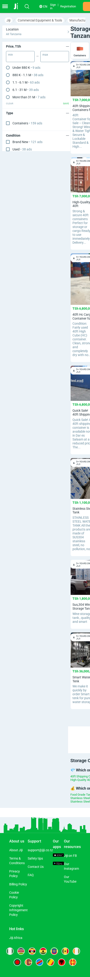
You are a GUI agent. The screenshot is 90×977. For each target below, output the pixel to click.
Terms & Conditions (17, 861)
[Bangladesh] (17, 962)
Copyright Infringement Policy (18, 910)
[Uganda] (32, 951)
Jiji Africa (15, 938)
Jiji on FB (70, 855)
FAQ (31, 875)
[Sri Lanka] (28, 962)
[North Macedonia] (72, 962)
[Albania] (61, 962)
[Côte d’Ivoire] (76, 951)
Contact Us (36, 867)
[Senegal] (65, 951)
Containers (27, 123)
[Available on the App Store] (58, 855)
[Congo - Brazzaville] (50, 962)
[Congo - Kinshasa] (39, 962)
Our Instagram (71, 866)
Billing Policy (18, 884)
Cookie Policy (14, 895)
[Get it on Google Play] (58, 864)
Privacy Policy (14, 873)
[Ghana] (43, 951)
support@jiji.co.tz (40, 850)
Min (10, 54)
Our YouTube (70, 879)
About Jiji (16, 850)
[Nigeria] (10, 951)
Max (45, 54)
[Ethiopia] (54, 951)
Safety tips (35, 858)
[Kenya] (21, 951)
